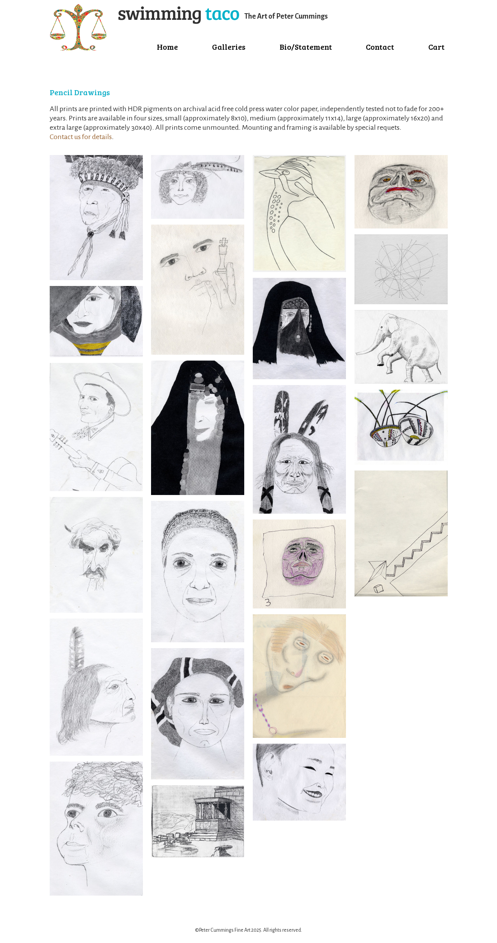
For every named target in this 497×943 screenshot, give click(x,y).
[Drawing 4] (197, 777)
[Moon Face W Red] (401, 226)
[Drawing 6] (299, 270)
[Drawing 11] (96, 355)
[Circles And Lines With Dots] (401, 302)
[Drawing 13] (96, 610)
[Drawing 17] (401, 594)
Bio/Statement (306, 46)
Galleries (228, 46)
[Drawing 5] (197, 855)
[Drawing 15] (96, 893)
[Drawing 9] (299, 818)
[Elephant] (401, 381)
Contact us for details (81, 137)
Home (167, 46)
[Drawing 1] (197, 352)
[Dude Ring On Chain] (299, 735)
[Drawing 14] (96, 753)
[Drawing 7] (299, 377)
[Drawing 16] (197, 216)
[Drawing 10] (299, 606)
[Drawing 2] (197, 493)
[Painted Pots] (401, 462)
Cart (436, 46)
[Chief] (96, 278)
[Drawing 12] (96, 489)
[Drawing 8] (299, 511)
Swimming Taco (144, 27)
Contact (380, 46)
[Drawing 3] (197, 640)
